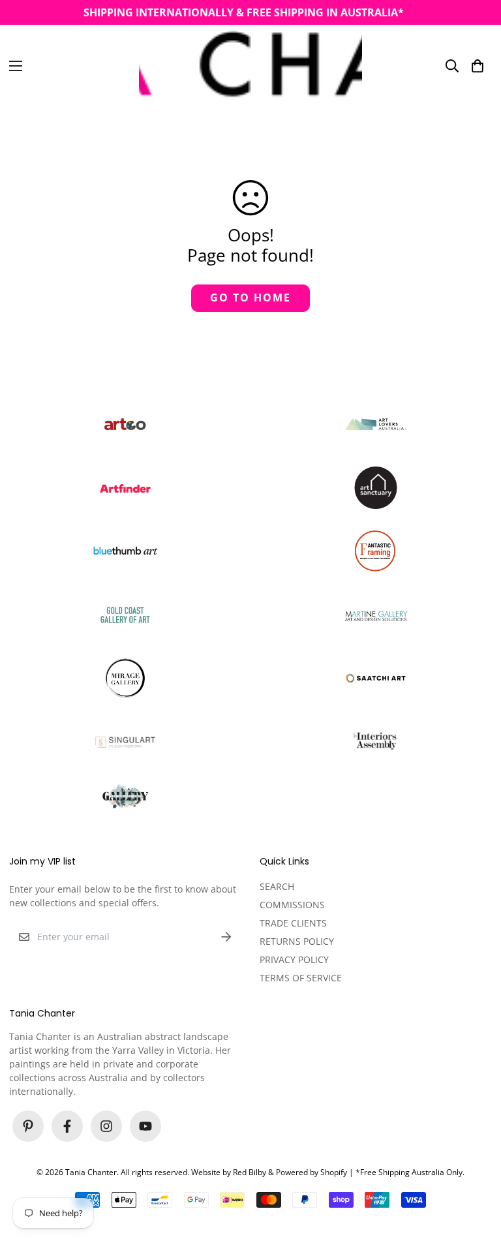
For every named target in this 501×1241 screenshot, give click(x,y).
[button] (477, 65)
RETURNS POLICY (297, 941)
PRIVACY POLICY (294, 959)
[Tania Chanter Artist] (250, 65)
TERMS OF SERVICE (301, 978)
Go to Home (250, 297)
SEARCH (277, 886)
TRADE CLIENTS (293, 923)
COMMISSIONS (292, 904)
